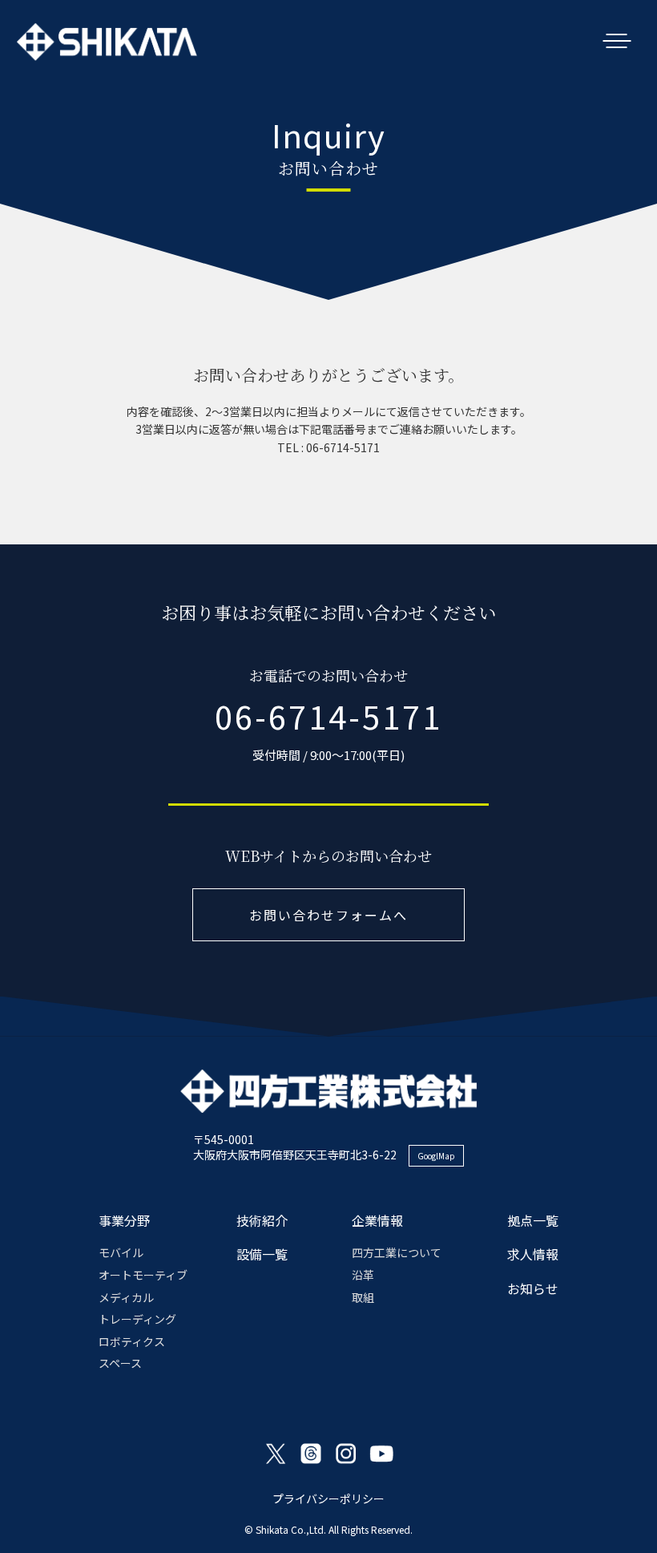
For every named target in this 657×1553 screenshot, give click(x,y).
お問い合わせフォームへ (328, 914)
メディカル (126, 1297)
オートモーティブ (143, 1275)
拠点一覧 (532, 1220)
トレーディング (137, 1319)
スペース (120, 1363)
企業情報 (377, 1220)
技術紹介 (262, 1220)
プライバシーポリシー (328, 1498)
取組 (363, 1297)
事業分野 (124, 1220)
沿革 (363, 1275)
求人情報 (532, 1254)
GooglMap (436, 1156)
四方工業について (396, 1252)
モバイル (121, 1252)
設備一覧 (262, 1254)
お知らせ (532, 1288)
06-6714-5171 (328, 716)
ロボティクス (132, 1341)
